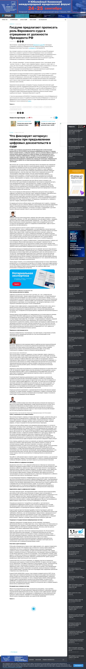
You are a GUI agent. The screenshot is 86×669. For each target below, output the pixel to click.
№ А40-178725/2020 (26, 378)
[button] (18, 41)
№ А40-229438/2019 (43, 451)
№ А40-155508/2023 (39, 480)
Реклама (31, 659)
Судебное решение (16, 107)
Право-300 (4, 19)
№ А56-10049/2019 (41, 596)
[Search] (65, 19)
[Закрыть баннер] (27, 656)
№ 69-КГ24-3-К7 (17, 560)
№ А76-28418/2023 (34, 431)
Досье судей (23, 19)
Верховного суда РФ (38, 44)
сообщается (32, 48)
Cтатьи (11, 132)
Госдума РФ (48, 107)
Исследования (43, 19)
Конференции (14, 19)
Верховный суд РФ (16, 109)
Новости (72, 126)
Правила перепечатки (48, 659)
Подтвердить (78, 665)
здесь (29, 101)
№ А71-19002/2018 (40, 447)
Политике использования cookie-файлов (12, 667)
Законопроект (28, 107)
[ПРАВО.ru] (7, 16)
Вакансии (38, 659)
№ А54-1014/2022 (17, 316)
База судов (33, 19)
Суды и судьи (38, 107)
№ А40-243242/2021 (18, 573)
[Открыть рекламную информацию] (83, 195)
